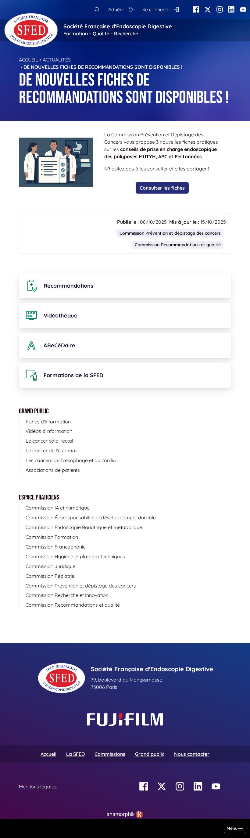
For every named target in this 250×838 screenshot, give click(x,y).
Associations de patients (53, 470)
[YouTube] (243, 9)
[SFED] (31, 30)
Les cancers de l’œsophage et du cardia (71, 460)
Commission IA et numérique (58, 508)
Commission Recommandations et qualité (178, 244)
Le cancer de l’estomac (52, 450)
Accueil (28, 60)
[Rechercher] (96, 9)
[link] (125, 815)
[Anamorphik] (125, 814)
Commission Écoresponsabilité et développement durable (91, 517)
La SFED (75, 754)
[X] (208, 9)
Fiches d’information (48, 422)
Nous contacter (191, 754)
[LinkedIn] (231, 9)
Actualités (57, 60)
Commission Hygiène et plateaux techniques (75, 556)
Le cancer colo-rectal (49, 441)
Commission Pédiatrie (50, 576)
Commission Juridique (50, 566)
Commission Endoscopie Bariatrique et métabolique (84, 527)
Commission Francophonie (56, 547)
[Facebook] (196, 9)
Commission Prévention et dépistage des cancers (170, 233)
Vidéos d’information (49, 431)
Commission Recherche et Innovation (67, 595)
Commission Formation (52, 537)
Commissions (110, 754)
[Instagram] (219, 9)
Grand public (149, 754)
